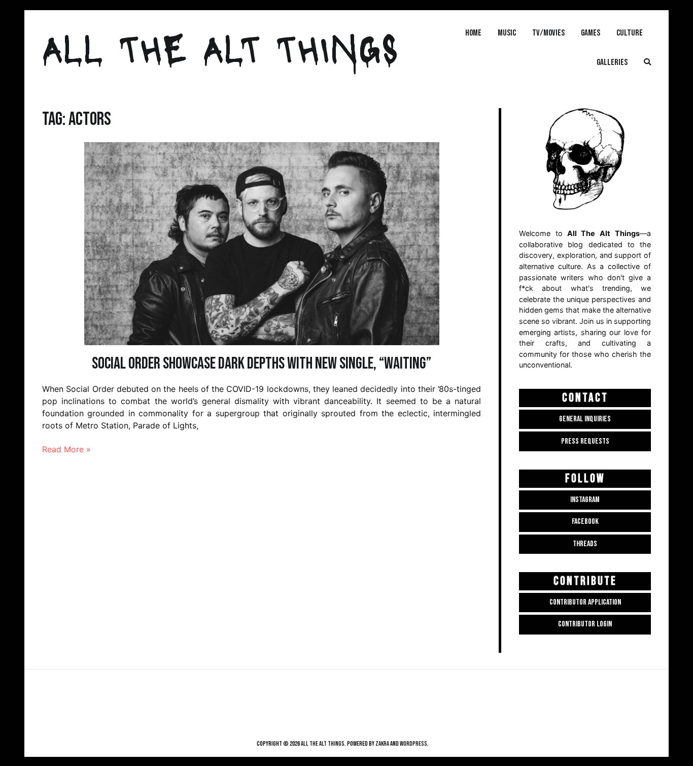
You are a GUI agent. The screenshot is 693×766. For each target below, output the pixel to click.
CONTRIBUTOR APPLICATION (585, 602)
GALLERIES (612, 62)
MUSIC (507, 32)
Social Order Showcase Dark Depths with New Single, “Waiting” (261, 364)
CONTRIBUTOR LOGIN (585, 624)
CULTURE (629, 32)
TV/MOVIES (548, 32)
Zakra (382, 744)
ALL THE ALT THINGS (220, 47)
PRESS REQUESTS (585, 441)
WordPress (413, 744)
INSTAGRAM (585, 500)
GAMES (590, 32)
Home (473, 32)
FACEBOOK (585, 521)
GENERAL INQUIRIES (585, 419)
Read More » (66, 449)
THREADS (585, 544)
